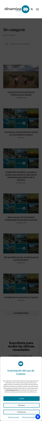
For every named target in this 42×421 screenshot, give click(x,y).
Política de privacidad (28, 417)
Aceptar (21, 398)
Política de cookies (13, 417)
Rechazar (21, 405)
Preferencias (21, 412)
